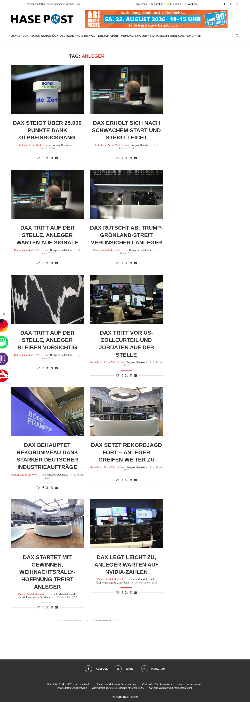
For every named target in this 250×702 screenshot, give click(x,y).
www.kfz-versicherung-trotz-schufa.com (170, 687)
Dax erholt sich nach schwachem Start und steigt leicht (126, 130)
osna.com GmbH (82, 684)
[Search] (237, 35)
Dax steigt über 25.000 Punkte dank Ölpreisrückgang (47, 130)
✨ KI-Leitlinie (174, 4)
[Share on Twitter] (47, 158)
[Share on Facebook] (43, 158)
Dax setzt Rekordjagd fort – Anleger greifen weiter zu (126, 452)
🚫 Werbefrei (191, 4)
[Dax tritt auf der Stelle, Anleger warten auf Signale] (47, 194)
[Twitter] (230, 4)
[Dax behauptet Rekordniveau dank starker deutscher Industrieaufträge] (47, 411)
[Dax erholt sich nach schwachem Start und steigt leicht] (126, 89)
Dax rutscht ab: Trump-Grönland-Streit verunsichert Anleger (126, 235)
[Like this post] (38, 158)
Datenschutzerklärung (124, 684)
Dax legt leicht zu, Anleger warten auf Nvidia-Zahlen (126, 564)
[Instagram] (237, 4)
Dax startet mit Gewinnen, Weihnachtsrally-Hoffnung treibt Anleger (47, 572)
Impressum (141, 4)
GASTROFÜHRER (189, 35)
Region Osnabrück (44, 35)
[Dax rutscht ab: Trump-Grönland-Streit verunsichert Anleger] (126, 194)
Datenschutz (157, 4)
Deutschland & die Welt (78, 35)
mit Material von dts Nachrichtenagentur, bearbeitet (47, 596)
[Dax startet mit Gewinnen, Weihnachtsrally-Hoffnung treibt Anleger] (47, 523)
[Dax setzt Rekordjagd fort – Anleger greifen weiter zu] (126, 411)
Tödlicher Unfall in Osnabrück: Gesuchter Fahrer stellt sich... (59, 4)
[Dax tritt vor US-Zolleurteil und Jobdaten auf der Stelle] (126, 299)
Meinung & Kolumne (136, 35)
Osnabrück (19, 35)
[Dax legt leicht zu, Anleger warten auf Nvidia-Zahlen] (126, 523)
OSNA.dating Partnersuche (72, 687)
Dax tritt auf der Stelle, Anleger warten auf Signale (47, 235)
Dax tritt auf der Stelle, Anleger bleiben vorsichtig (47, 340)
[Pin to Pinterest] (52, 158)
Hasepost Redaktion (61, 145)
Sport (115, 35)
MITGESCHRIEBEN (164, 35)
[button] (20, 4)
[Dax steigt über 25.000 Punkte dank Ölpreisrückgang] (47, 89)
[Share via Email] (56, 158)
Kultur (103, 35)
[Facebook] (224, 4)
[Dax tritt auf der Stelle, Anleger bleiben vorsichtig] (47, 299)
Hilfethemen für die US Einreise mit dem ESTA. (118, 687)
